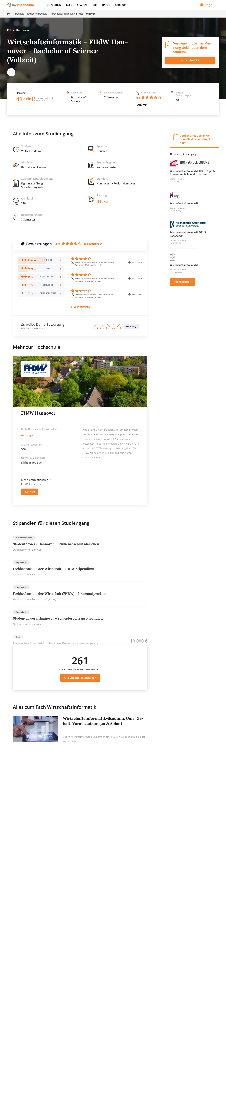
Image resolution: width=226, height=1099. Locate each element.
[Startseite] (21, 5)
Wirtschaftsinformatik (61, 13)
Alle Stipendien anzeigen (80, 678)
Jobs (94, 4)
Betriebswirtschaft (36, 13)
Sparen (82, 4)
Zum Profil (30, 491)
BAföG (106, 4)
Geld (69, 4)
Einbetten (142, 104)
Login (208, 5)
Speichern (11, 72)
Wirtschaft (18, 13)
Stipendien (54, 4)
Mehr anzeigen (81, 307)
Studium (120, 4)
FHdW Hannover (38, 413)
